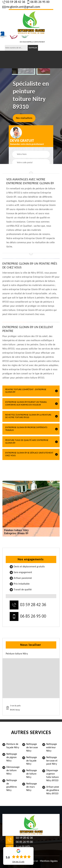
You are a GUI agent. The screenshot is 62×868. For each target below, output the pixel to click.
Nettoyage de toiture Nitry (31, 774)
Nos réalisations (24, 118)
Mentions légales (49, 861)
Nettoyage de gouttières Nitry (11, 785)
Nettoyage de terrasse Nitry (32, 747)
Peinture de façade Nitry (12, 746)
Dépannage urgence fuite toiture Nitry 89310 (52, 775)
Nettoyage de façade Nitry (31, 760)
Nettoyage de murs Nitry (31, 787)
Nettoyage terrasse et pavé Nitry (51, 760)
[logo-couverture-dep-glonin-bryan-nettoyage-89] (31, 22)
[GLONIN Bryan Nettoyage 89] (31, 825)
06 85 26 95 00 (39, 2)
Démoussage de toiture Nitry (13, 770)
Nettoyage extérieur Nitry (51, 747)
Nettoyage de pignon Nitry (11, 757)
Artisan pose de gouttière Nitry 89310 (52, 790)
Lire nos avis (18, 862)
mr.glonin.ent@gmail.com (23, 7)
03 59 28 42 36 (15, 2)
